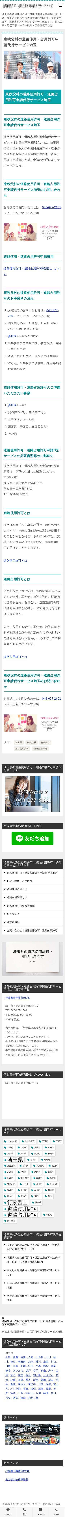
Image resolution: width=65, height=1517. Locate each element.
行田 (30, 1366)
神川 (38, 1361)
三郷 (40, 1388)
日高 (40, 1384)
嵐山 (23, 1397)
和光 (30, 1397)
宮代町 (33, 1160)
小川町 (26, 1166)
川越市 (10, 1172)
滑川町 (24, 1190)
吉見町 (37, 1153)
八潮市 (51, 1147)
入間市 (37, 1147)
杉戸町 (53, 1178)
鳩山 (50, 1379)
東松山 (32, 1384)
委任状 (12, 336)
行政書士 (45, 742)
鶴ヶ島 (37, 1375)
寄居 (15, 1397)
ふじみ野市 (30, 1141)
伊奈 (23, 1357)
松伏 (33, 1388)
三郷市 (59, 1141)
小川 (48, 1357)
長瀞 (20, 1379)
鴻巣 (53, 1366)
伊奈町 (24, 1147)
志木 (50, 1370)
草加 (20, 1375)
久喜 (38, 1366)
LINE (56, 1514)
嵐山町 (55, 1166)
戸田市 (24, 1172)
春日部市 (25, 1178)
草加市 (24, 1196)
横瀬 (45, 1393)
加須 (30, 1361)
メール (40, 1514)
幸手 (35, 1370)
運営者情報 (13, 922)
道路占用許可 (40, 748)
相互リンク (13, 914)
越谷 (7, 1370)
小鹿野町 (40, 1166)
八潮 (38, 1393)
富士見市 (11, 1166)
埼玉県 (18, 742)
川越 (7, 1366)
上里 (45, 1361)
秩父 (28, 1375)
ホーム (8, 1514)
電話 (24, 1514)
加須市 (10, 1153)
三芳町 (45, 1141)
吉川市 (24, 1153)
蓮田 (43, 1379)
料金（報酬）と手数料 (19, 880)
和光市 (51, 1153)
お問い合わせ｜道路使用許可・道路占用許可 (32, 930)
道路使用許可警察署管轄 (21, 905)
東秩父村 (31, 742)
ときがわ (48, 1375)
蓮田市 (37, 1196)
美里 (48, 1388)
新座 (35, 1379)
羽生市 (10, 1196)
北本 (23, 1366)
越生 (13, 1361)
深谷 (48, 1384)
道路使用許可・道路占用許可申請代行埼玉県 (32, 872)
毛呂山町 (54, 1184)
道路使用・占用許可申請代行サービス (32, 1323)
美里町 (51, 1190)
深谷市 (10, 1190)
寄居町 (47, 1160)
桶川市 (39, 1184)
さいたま (18, 1370)
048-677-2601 (51, 207)
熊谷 (45, 1366)
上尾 (7, 1357)
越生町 (38, 1202)
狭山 (43, 1370)
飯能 (13, 1384)
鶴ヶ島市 (11, 1221)
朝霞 (15, 1357)
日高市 (10, 1178)
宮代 (13, 1393)
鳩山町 (49, 1215)
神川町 (37, 1190)
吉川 (53, 1393)
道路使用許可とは (15, 560)
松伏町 (26, 1184)
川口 (53, 1361)
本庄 (25, 1388)
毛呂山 (29, 1393)
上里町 (10, 1147)
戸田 (13, 1379)
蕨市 (50, 1196)
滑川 (28, 1379)
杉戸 (13, 1375)
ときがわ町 (12, 1141)
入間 (30, 1357)
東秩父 (22, 1384)
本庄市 (39, 1178)
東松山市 (11, 1184)
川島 (15, 1366)
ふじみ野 (15, 1388)
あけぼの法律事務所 (16, 1479)
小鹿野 (39, 1357)
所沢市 (37, 1172)
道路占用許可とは (15, 656)
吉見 (7, 1397)
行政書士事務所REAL (17, 997)
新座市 (51, 1172)
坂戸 (28, 1370)
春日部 (22, 1361)
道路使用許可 (22, 748)
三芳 (20, 1393)
